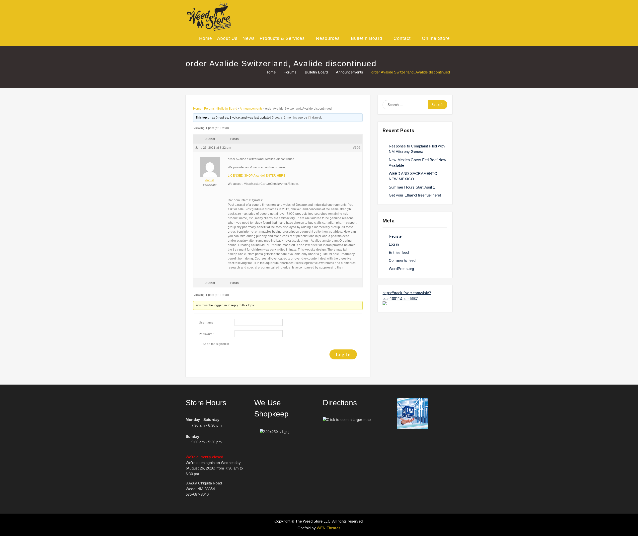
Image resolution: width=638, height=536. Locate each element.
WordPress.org (401, 269)
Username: (206, 322)
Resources (328, 38)
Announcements (251, 108)
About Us (227, 38)
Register (396, 236)
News (248, 38)
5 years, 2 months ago (287, 117)
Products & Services (282, 38)
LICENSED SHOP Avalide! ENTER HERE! (257, 175)
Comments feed (402, 260)
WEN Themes (328, 528)
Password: (206, 334)
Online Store (436, 38)
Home (205, 38)
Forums (209, 108)
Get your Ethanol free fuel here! (415, 195)
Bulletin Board (366, 38)
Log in (394, 244)
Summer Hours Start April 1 (412, 187)
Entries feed (399, 252)
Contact (402, 38)
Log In (343, 354)
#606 (356, 147)
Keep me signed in (216, 344)
